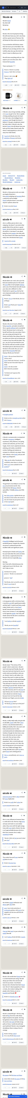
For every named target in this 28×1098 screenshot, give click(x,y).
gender (14, 613)
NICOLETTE (11, 176)
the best (11, 863)
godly (12, 802)
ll (14, 857)
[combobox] (13, 7)
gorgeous (5, 120)
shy (20, 749)
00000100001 (10, 423)
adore (18, 802)
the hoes (14, 1075)
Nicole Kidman (9, 178)
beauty (13, 138)
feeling (9, 621)
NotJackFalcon (10, 760)
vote (8, 460)
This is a (6, 755)
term (21, 755)
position (6, 467)
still (4, 859)
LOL (11, 78)
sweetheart (6, 835)
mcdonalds (7, 910)
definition (6, 138)
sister (6, 29)
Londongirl (9, 141)
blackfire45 (9, 628)
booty (23, 822)
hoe (15, 863)
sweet (7, 196)
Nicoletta (17, 178)
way (16, 291)
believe (10, 937)
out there (19, 1075)
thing (15, 1036)
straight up (7, 415)
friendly (12, 997)
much (8, 465)
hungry (9, 420)
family (15, 454)
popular (13, 233)
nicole (4, 176)
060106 (8, 805)
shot (8, 840)
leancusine (9, 1084)
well (9, 305)
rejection (10, 688)
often (17, 797)
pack (19, 910)
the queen (5, 1075)
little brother (10, 496)
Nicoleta (5, 180)
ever (7, 457)
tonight (19, 621)
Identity (25, 11)
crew (10, 828)
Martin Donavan (10, 1039)
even (10, 584)
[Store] (21, 7)
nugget (11, 903)
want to (7, 136)
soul (10, 603)
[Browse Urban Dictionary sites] (3, 7)
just (10, 701)
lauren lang (9, 244)
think (19, 305)
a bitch (14, 1034)
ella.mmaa (9, 81)
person (16, 997)
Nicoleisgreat (10, 470)
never (6, 285)
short (21, 723)
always (15, 488)
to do (18, 1036)
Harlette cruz (10, 209)
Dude (5, 356)
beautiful (12, 62)
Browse (14, 11)
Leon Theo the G (10, 310)
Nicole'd (12, 180)
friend (9, 21)
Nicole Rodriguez (7, 182)
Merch (24, 85)
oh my (10, 299)
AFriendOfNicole (10, 378)
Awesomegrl (10, 707)
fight (9, 78)
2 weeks (23, 937)
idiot (22, 698)
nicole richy (19, 180)
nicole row (17, 182)
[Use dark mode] (25, 7)
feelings (22, 285)
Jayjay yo (9, 866)
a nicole (13, 241)
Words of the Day (6, 11)
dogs (20, 558)
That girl (5, 931)
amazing (19, 196)
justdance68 (9, 1000)
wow (5, 908)
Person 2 (6, 72)
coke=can (9, 917)
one (7, 114)
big (9, 1016)
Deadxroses (9, 940)
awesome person (7, 797)
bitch (11, 415)
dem (11, 905)
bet (16, 838)
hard (22, 690)
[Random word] (18, 7)
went (11, 931)
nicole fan (9, 587)
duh (11, 578)
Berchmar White (10, 843)
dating (16, 490)
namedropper (10, 505)
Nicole (4, 81)
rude (13, 1022)
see (12, 701)
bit (10, 1022)
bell (9, 502)
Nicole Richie (20, 176)
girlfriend (13, 328)
